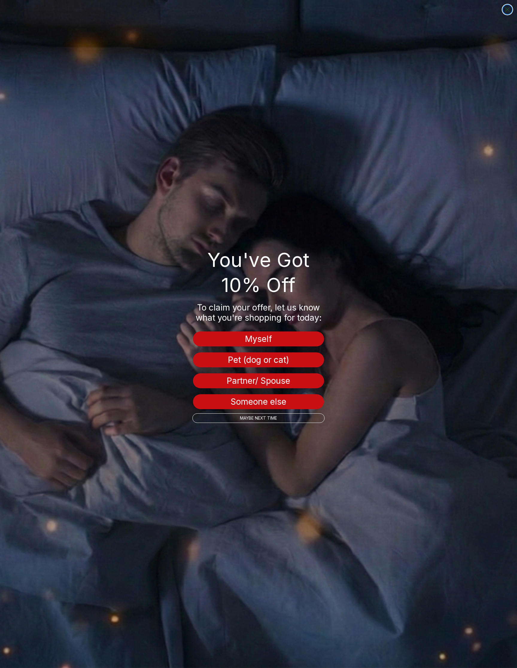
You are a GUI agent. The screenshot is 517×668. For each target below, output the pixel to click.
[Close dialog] (507, 9)
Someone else (258, 402)
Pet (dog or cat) (258, 360)
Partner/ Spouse (258, 381)
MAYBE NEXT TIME (258, 418)
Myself (258, 339)
